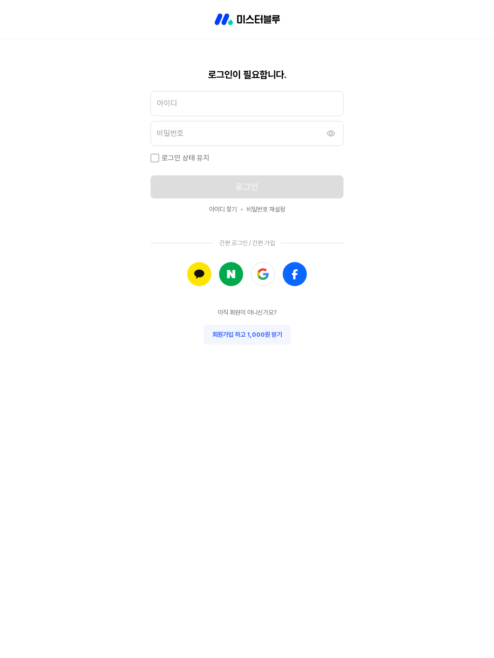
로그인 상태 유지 (185, 158)
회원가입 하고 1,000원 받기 (247, 334)
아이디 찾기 (223, 209)
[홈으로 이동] (247, 19)
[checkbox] (155, 158)
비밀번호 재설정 (266, 209)
